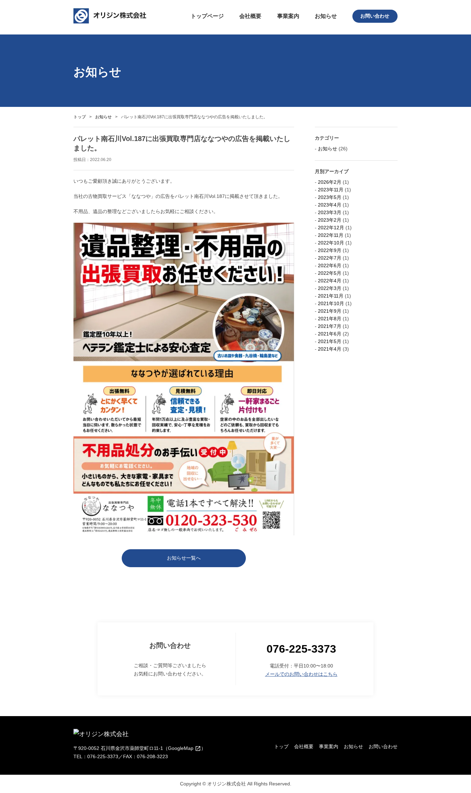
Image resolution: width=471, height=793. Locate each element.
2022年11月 (330, 235)
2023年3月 (329, 212)
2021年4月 (329, 349)
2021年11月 (330, 296)
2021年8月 (329, 318)
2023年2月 (329, 220)
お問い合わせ (374, 16)
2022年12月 (331, 227)
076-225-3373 (301, 649)
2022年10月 (331, 242)
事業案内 (288, 16)
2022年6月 (329, 265)
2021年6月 (329, 334)
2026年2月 (329, 182)
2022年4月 (329, 280)
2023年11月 (330, 189)
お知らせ (326, 16)
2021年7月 (329, 326)
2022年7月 (329, 258)
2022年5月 (329, 273)
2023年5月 (329, 197)
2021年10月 (331, 303)
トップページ (207, 16)
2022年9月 (329, 250)
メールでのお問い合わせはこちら (301, 674)
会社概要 (250, 16)
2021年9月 (329, 311)
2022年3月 (329, 288)
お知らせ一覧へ (184, 558)
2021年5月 (329, 341)
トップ (79, 116)
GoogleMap (181, 748)
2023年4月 (329, 205)
